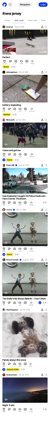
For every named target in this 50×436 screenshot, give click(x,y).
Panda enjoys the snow (14, 360)
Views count (32, 20)
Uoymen (9, 27)
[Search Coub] (10, 4)
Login (43, 4)
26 (16, 160)
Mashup (7, 114)
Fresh (43, 20)
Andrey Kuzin (11, 375)
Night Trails (8, 405)
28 (13, 67)
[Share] (42, 27)
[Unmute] (6, 51)
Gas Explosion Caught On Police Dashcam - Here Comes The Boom (24, 197)
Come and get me (11, 150)
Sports (6, 67)
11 (22, 369)
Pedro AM (10, 165)
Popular (7, 20)
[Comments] (15, 61)
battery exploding (11, 105)
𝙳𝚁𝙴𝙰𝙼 (9, 210)
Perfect (6, 57)
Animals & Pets (12, 369)
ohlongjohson (11, 72)
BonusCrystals (12, 260)
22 (14, 115)
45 (16, 254)
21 (44, 203)
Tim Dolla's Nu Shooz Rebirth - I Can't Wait (24, 298)
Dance (9, 254)
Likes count (19, 20)
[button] (4, 61)
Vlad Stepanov (12, 310)
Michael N (10, 120)
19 (44, 409)
